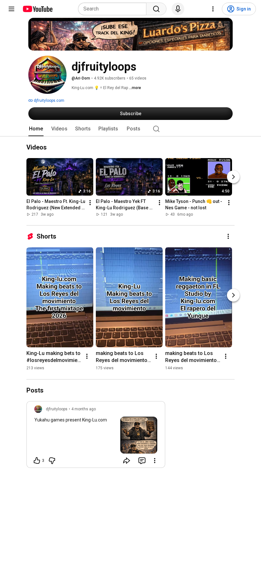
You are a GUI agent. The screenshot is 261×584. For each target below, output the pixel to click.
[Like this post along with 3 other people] (37, 460)
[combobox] (114, 9)
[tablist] (130, 128)
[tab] (36, 128)
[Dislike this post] (52, 460)
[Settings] (213, 9)
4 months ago (83, 409)
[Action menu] (154, 460)
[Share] (126, 460)
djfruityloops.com (48, 100)
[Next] (233, 177)
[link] (95, 436)
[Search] (156, 9)
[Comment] (142, 460)
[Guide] (11, 9)
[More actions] (90, 203)
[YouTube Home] (37, 9)
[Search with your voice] (178, 9)
